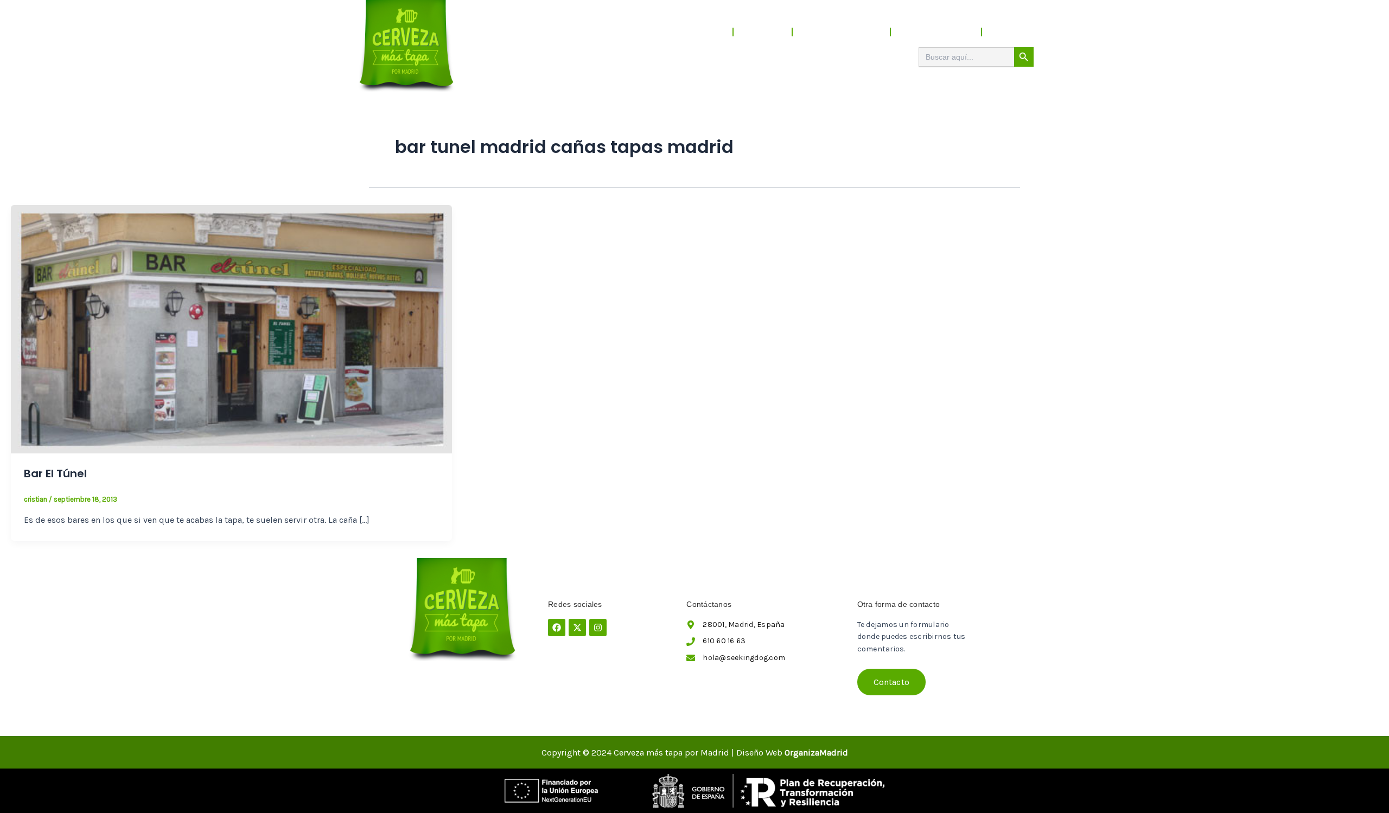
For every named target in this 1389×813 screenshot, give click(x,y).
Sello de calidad (936, 32)
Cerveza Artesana (841, 32)
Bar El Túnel (55, 473)
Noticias (762, 32)
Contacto (1013, 32)
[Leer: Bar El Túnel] (231, 328)
